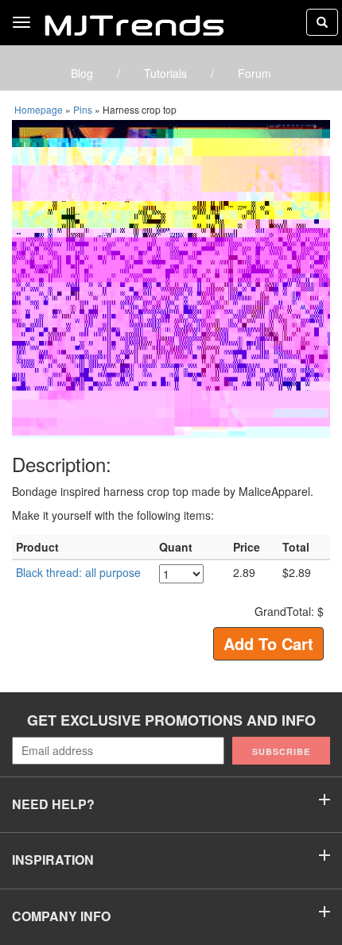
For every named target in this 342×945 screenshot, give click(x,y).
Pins (82, 109)
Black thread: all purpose (78, 572)
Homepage (38, 109)
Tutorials (165, 73)
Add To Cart (268, 643)
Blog (82, 73)
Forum (254, 73)
